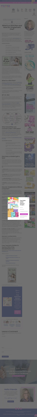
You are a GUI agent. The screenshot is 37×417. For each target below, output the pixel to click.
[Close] (28, 198)
